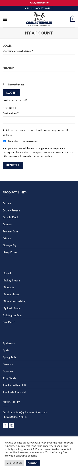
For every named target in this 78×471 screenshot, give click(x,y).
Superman (8, 371)
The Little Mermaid (14, 392)
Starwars (8, 364)
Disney (7, 203)
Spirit (6, 350)
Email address (11, 113)
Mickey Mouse (11, 280)
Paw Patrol (9, 322)
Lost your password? (15, 100)
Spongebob (9, 357)
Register (13, 165)
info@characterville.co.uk (31, 412)
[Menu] (5, 19)
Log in (11, 92)
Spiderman (9, 343)
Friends (7, 238)
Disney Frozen (11, 210)
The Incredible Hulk (14, 385)
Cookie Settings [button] (14, 462)
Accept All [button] (33, 462)
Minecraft (8, 287)
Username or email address (18, 50)
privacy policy (44, 155)
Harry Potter (10, 252)
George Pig (9, 245)
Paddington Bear (12, 315)
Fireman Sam (10, 231)
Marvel (7, 273)
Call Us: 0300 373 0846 (37, 8)
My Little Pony (11, 308)
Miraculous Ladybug (14, 301)
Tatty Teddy (9, 378)
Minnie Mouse (11, 294)
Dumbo (7, 224)
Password (8, 67)
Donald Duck (11, 217)
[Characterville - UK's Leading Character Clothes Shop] (39, 19)
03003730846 (19, 417)
